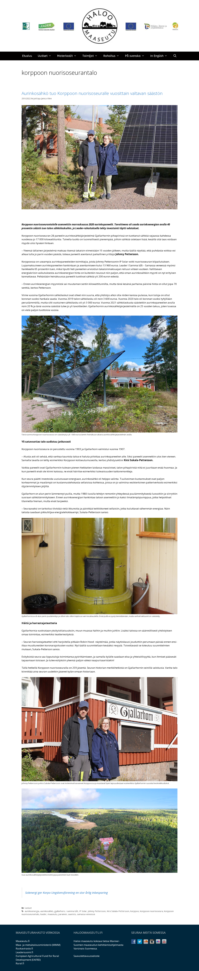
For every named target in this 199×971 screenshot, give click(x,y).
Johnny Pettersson (97, 911)
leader (43, 914)
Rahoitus (109, 56)
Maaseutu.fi (23, 941)
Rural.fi (20, 963)
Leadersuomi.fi (24, 952)
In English (156, 56)
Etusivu (27, 56)
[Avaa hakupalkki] (175, 56)
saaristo (72, 914)
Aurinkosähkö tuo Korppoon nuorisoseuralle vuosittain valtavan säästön (92, 93)
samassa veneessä (86, 914)
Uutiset (42, 56)
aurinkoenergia (32, 911)
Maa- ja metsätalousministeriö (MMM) (38, 945)
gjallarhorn (59, 911)
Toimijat (88, 56)
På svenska (133, 56)
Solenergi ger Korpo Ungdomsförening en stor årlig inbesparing (66, 893)
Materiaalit (65, 56)
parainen (62, 914)
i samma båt (72, 911)
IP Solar (83, 911)
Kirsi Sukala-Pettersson (118, 911)
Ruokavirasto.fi (24, 948)
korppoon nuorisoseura (151, 911)
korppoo (134, 911)
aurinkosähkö (46, 911)
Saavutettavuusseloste (87, 956)
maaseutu (52, 914)
